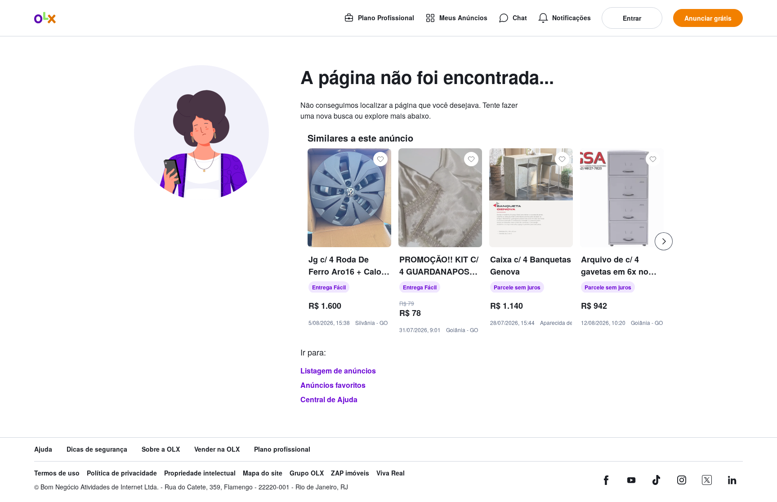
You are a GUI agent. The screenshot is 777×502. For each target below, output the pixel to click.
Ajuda (43, 449)
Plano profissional (282, 449)
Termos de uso (57, 473)
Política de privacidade (122, 473)
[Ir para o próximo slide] (664, 241)
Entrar (632, 17)
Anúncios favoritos (333, 385)
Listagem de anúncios (338, 370)
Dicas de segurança (97, 449)
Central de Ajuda (328, 399)
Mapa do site (262, 473)
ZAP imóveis (350, 473)
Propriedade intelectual (200, 473)
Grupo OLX (307, 473)
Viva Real (390, 473)
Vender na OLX (217, 449)
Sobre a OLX (161, 449)
